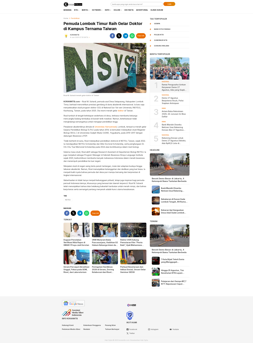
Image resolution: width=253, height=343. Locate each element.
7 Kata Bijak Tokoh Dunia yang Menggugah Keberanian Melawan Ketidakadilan (172, 260)
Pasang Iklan (110, 325)
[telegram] (125, 35)
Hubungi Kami (68, 325)
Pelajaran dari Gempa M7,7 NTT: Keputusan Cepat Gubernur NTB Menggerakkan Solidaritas (173, 282)
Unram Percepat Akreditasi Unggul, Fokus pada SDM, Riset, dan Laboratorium (76, 269)
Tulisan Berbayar (112, 329)
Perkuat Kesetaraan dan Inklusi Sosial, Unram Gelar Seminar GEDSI (133, 269)
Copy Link (140, 35)
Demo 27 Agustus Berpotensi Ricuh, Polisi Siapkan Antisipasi (173, 100)
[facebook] (112, 35)
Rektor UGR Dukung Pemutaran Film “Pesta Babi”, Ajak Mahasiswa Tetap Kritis (131, 244)
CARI (169, 4)
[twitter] (119, 35)
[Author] (66, 35)
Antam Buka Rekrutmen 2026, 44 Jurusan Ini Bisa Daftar (174, 114)
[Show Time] (89, 37)
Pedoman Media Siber (71, 329)
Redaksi (86, 329)
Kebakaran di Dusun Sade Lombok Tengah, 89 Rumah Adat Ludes (174, 200)
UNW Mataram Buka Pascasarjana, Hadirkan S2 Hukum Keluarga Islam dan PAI (105, 244)
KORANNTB (74, 35)
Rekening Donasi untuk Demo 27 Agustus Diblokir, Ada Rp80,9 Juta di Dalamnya (174, 141)
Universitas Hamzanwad (105, 126)
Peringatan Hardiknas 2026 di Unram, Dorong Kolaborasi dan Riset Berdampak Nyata (103, 271)
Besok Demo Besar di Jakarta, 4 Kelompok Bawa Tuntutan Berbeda (169, 179)
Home (66, 18)
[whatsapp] (132, 35)
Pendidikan (75, 18)
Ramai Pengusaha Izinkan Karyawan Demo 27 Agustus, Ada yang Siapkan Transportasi (174, 87)
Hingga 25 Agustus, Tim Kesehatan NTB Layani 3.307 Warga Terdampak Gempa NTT (172, 271)
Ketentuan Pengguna (92, 325)
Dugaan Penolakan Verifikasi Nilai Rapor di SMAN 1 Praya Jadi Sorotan (76, 242)
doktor (121, 110)
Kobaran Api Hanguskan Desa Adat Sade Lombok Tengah (172, 211)
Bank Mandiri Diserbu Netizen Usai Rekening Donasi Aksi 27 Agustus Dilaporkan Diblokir (173, 127)
